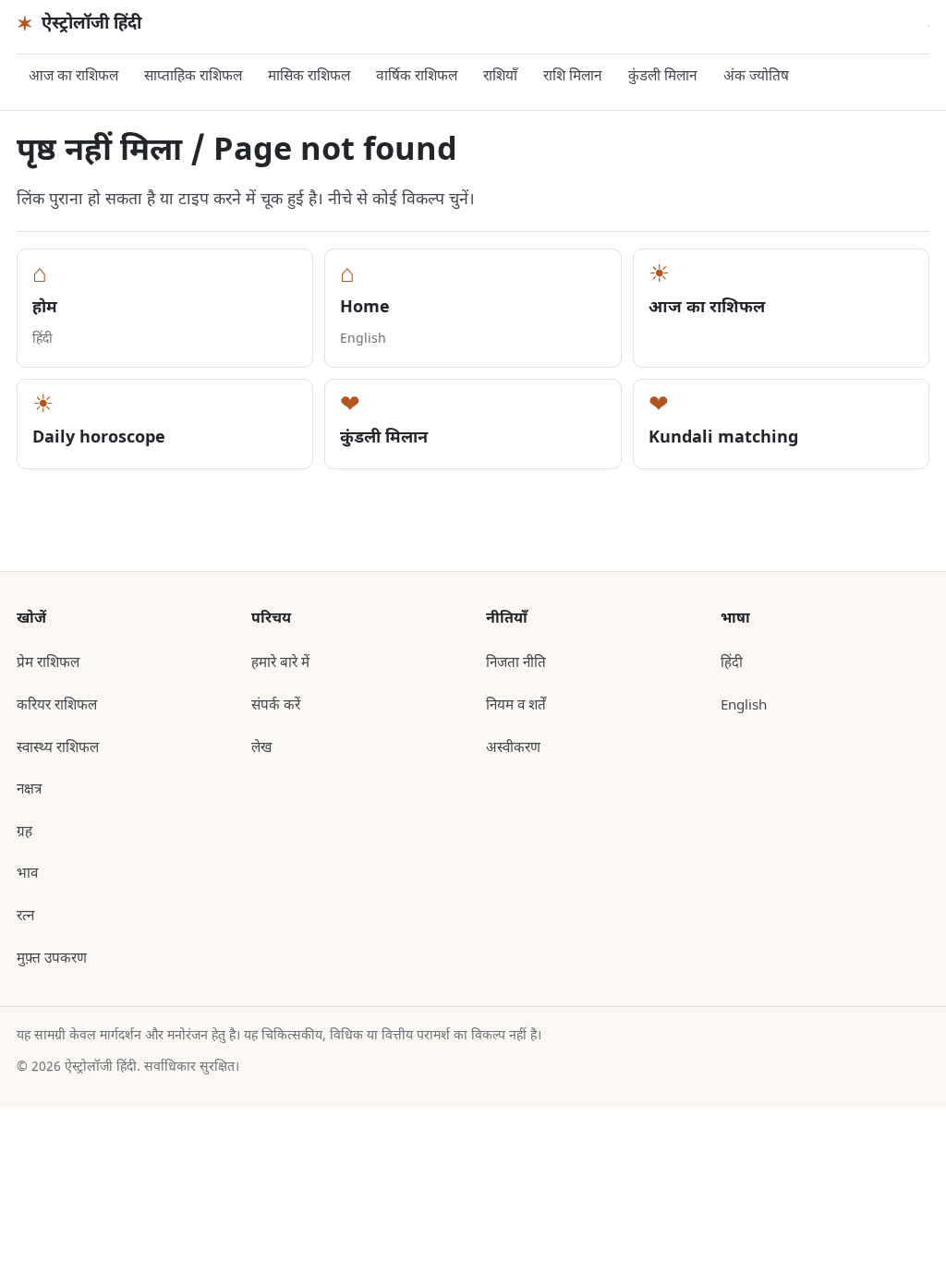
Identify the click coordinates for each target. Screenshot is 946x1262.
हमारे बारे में (280, 663)
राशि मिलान (572, 76)
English (744, 706)
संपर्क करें (275, 706)
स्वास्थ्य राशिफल (58, 748)
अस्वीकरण (513, 748)
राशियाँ (500, 76)
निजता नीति (516, 663)
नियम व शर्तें (516, 706)
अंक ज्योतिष (756, 76)
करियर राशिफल (57, 706)
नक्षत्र (29, 790)
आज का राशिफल (73, 76)
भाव (27, 874)
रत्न (25, 916)
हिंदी (732, 663)
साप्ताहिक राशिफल (193, 76)
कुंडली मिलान (662, 76)
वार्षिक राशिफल (416, 76)
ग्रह (24, 832)
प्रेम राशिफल (48, 663)
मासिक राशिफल (309, 76)
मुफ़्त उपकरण (52, 959)
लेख (261, 748)
